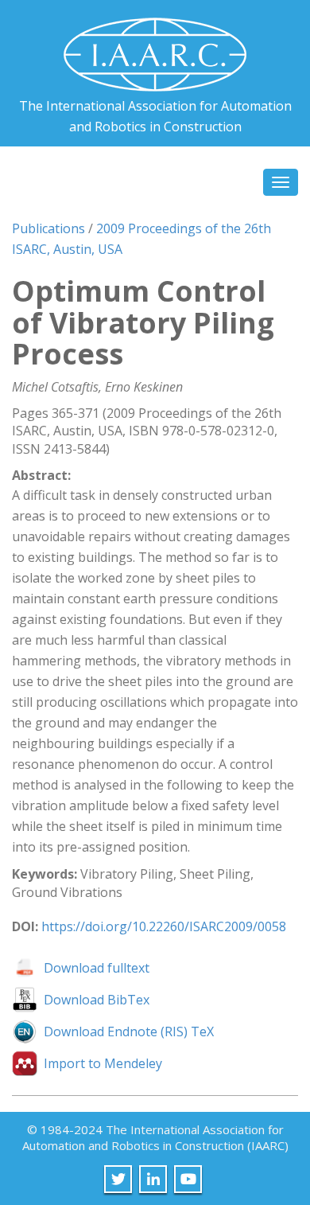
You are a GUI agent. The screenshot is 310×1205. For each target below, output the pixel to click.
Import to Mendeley (103, 1063)
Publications (48, 228)
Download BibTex (96, 999)
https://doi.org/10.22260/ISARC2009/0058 (163, 926)
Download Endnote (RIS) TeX (129, 1031)
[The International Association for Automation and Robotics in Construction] (155, 48)
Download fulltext (96, 968)
